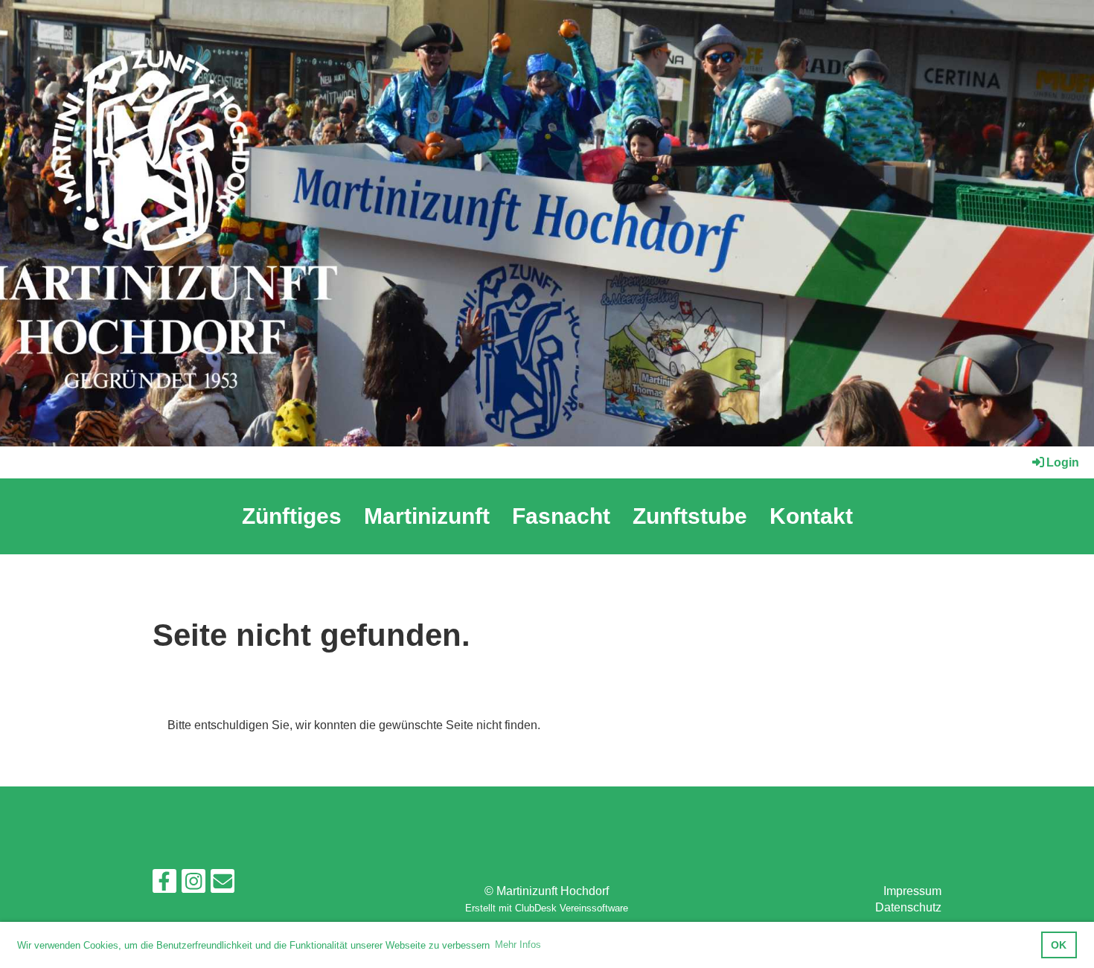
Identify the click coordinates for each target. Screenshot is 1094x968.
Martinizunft (427, 516)
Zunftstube (690, 516)
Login (1062, 462)
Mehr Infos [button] (518, 944)
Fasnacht (561, 516)
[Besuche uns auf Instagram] (193, 884)
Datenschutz (908, 907)
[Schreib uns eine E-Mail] (222, 884)
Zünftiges (292, 516)
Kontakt (811, 516)
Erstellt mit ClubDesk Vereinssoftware (546, 908)
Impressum (912, 891)
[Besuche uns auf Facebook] (164, 884)
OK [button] (1058, 945)
